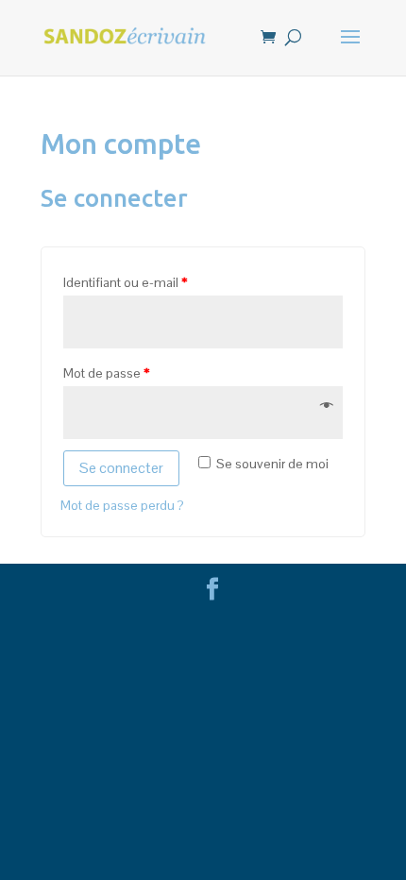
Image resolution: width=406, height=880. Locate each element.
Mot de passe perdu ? (122, 505)
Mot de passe (106, 372)
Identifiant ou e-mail (125, 282)
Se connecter (121, 468)
